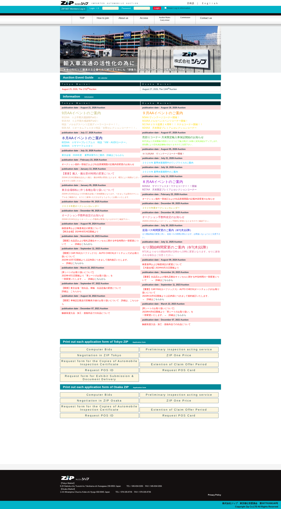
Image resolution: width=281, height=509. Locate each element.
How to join (103, 18)
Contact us (206, 18)
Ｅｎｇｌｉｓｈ (210, 3)
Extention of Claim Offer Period (179, 364)
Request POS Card (179, 370)
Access (144, 18)
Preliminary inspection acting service (179, 349)
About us (123, 18)
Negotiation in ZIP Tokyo (99, 355)
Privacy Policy (214, 495)
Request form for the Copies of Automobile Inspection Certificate (99, 363)
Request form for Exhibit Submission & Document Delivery (99, 377)
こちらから (87, 244)
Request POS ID (99, 370)
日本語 (190, 3)
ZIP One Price (179, 355)
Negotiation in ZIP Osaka (99, 400)
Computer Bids (99, 349)
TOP (82, 18)
